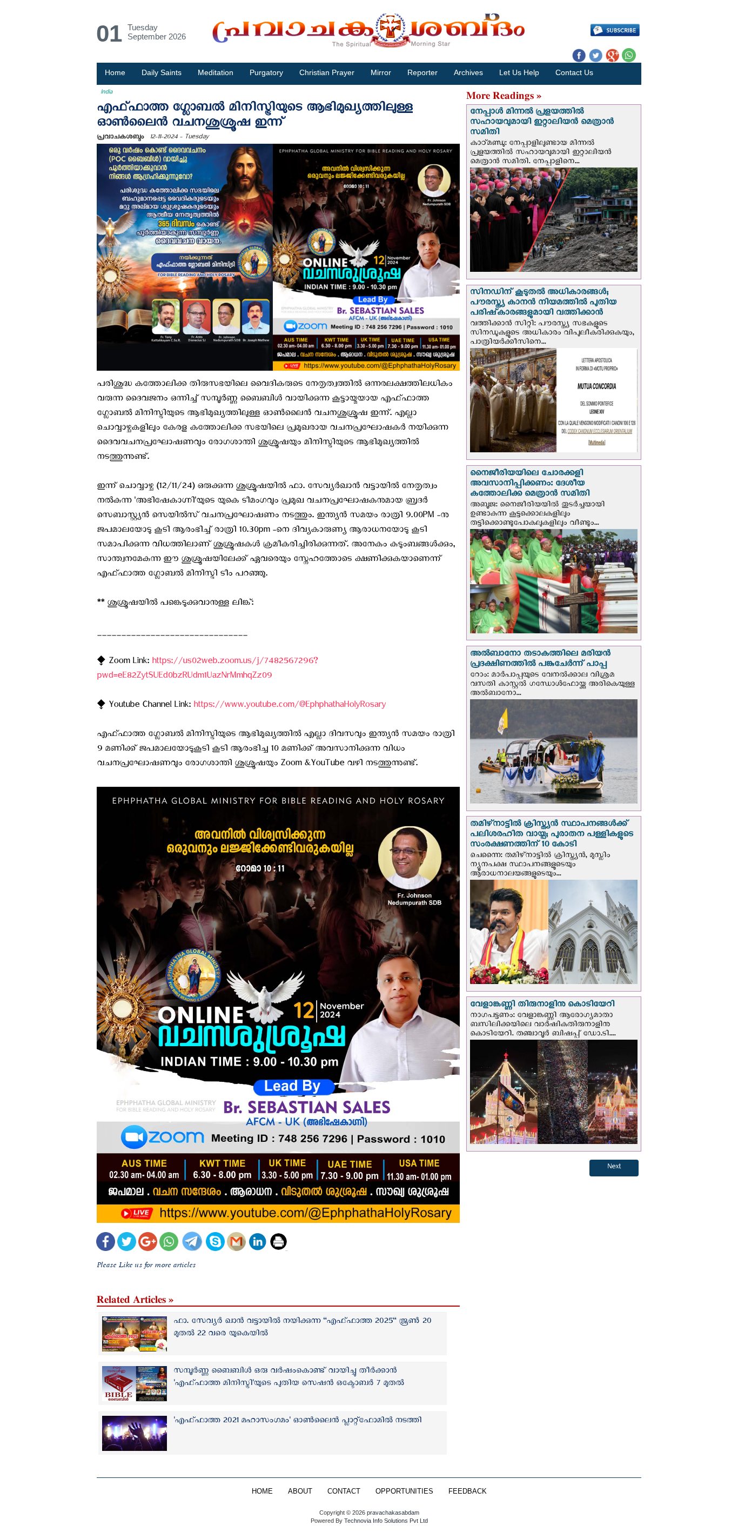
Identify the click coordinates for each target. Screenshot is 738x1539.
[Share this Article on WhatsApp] (168, 1242)
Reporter (422, 72)
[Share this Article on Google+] (147, 1242)
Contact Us (574, 72)
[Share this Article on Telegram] (191, 1242)
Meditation (215, 72)
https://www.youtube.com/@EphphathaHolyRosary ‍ (290, 706)
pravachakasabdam (393, 1512)
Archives (468, 72)
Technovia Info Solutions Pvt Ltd (385, 1520)
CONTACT (343, 1491)
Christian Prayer (326, 72)
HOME (262, 1491)
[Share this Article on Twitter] (126, 1242)
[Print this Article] (278, 1242)
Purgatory (266, 72)
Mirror (381, 72)
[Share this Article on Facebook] (105, 1242)
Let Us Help (519, 72)
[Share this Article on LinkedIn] (257, 1242)
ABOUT (300, 1491)
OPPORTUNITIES (404, 1491)
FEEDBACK (467, 1491)
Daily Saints (162, 72)
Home (115, 72)
